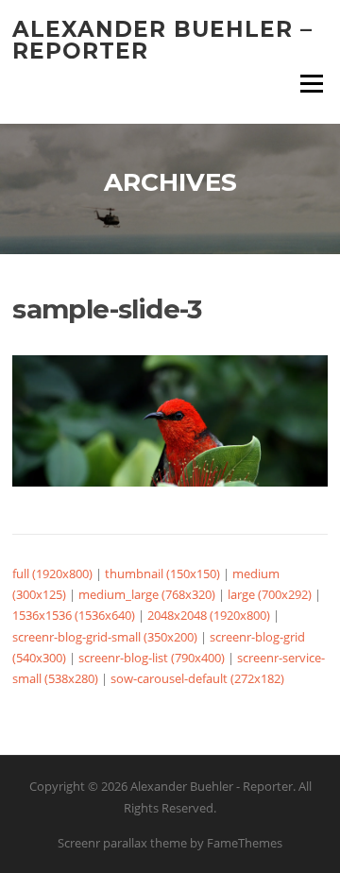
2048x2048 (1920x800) (208, 615)
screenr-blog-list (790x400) (151, 657)
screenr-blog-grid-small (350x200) (104, 636)
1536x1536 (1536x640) (73, 615)
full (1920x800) (52, 573)
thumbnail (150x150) (162, 573)
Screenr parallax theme (122, 842)
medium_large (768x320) (146, 594)
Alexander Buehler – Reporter (162, 40)
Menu (311, 83)
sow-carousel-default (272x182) (197, 678)
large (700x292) (270, 594)
